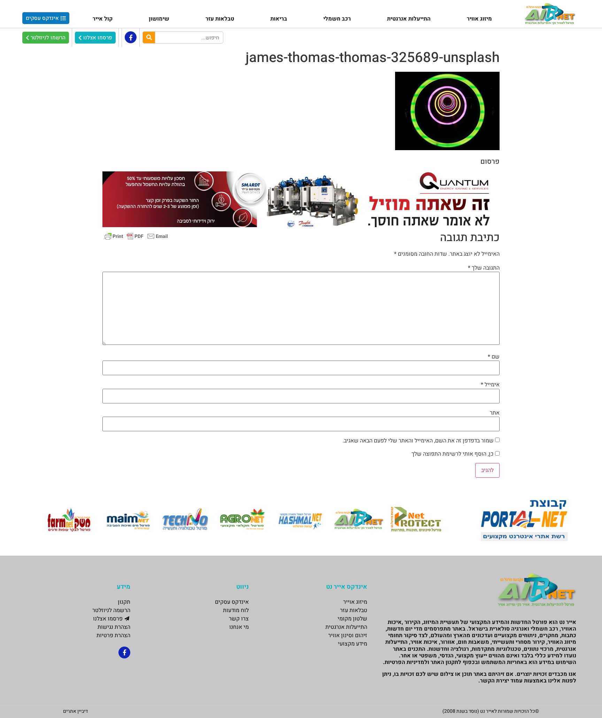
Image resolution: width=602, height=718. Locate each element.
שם (494, 357)
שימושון (159, 19)
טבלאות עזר (220, 19)
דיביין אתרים (75, 711)
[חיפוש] (149, 37)
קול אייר (103, 19)
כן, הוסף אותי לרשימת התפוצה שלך (453, 454)
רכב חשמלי (337, 19)
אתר (495, 413)
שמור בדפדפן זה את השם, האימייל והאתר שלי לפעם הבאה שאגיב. (418, 440)
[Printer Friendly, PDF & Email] (136, 236)
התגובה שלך (484, 268)
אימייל (490, 384)
